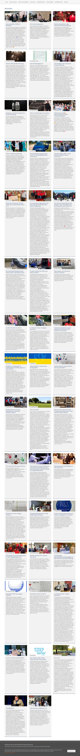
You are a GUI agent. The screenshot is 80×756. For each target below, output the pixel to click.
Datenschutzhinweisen (10, 752)
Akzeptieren (71, 751)
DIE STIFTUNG (32, 2)
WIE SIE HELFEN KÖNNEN (23, 2)
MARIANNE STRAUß (41, 2)
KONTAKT (66, 2)
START (6, 2)
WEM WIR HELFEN (13, 2)
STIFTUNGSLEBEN (49, 2)
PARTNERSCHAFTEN (59, 2)
